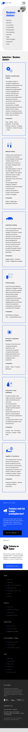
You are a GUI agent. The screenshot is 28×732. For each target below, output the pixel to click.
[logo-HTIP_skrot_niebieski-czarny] (6, 1)
